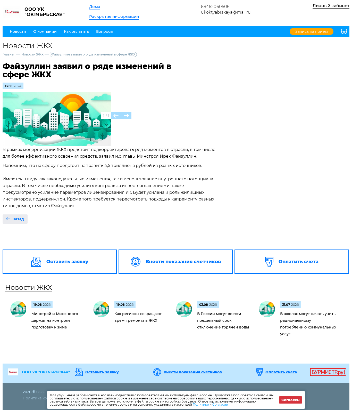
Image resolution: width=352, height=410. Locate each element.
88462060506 (215, 6)
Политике (201, 404)
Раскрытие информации (114, 16)
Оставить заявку (102, 372)
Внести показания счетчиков (193, 372)
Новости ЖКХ (32, 54)
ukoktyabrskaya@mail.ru (226, 12)
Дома (94, 6)
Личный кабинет (331, 5)
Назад (18, 219)
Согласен (290, 400)
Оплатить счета (281, 372)
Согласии (220, 404)
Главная (9, 54)
